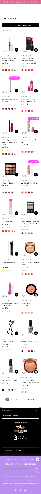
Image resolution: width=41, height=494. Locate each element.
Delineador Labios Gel (10, 99)
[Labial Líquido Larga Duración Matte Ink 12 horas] (11, 126)
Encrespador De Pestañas (8, 342)
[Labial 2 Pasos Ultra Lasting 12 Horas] (11, 44)
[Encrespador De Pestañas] (11, 327)
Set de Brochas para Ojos (9, 263)
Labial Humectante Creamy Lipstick (28, 59)
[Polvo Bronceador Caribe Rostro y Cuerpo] (30, 366)
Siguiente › (32, 400)
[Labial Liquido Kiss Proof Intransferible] (30, 85)
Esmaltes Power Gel (28, 341)
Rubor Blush (25, 303)
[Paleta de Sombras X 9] (11, 169)
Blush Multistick (7, 221)
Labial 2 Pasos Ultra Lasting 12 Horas (9, 59)
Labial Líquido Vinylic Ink (29, 141)
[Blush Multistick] (11, 207)
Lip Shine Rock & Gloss (29, 183)
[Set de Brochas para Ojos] (11, 248)
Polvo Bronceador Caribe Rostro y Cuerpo (30, 381)
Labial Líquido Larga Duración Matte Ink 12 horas (10, 142)
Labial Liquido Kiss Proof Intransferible (28, 100)
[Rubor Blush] (30, 289)
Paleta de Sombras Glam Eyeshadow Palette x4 (30, 222)
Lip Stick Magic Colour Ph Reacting (10, 304)
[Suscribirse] (36, 471)
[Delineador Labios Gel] (11, 85)
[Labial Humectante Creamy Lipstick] (30, 44)
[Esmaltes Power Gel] (30, 327)
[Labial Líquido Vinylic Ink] (30, 126)
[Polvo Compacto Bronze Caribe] (30, 248)
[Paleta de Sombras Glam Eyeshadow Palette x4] (30, 207)
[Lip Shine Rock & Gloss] (30, 169)
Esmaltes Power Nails (9, 380)
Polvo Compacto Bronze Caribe (30, 263)
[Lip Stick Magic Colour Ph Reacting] (11, 289)
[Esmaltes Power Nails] (11, 366)
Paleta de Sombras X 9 (10, 183)
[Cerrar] (37, 459)
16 (25, 400)
